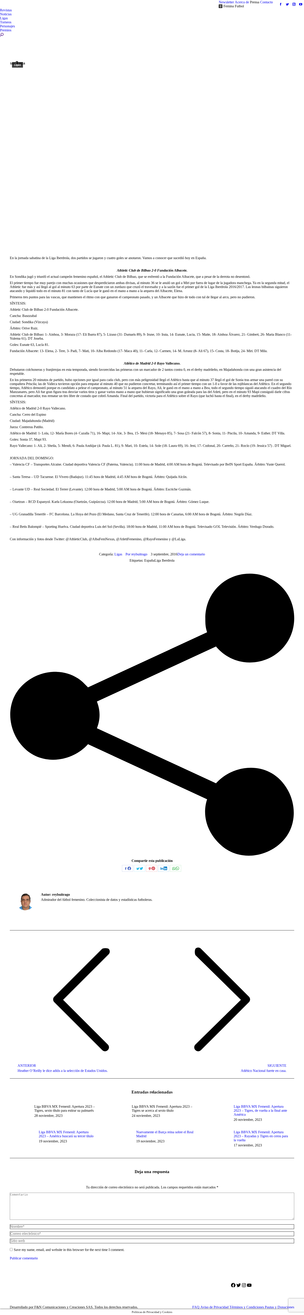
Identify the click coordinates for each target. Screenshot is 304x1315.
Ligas (17, 65)
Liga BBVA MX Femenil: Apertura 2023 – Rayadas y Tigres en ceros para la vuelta (261, 1136)
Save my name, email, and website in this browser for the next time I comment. (69, 1250)
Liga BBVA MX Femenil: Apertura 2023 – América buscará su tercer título (66, 1134)
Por (136, 554)
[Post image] (217, 1114)
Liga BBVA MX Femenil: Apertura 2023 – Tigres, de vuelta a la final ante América (260, 1110)
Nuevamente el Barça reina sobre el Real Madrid (164, 1134)
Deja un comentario (191, 554)
